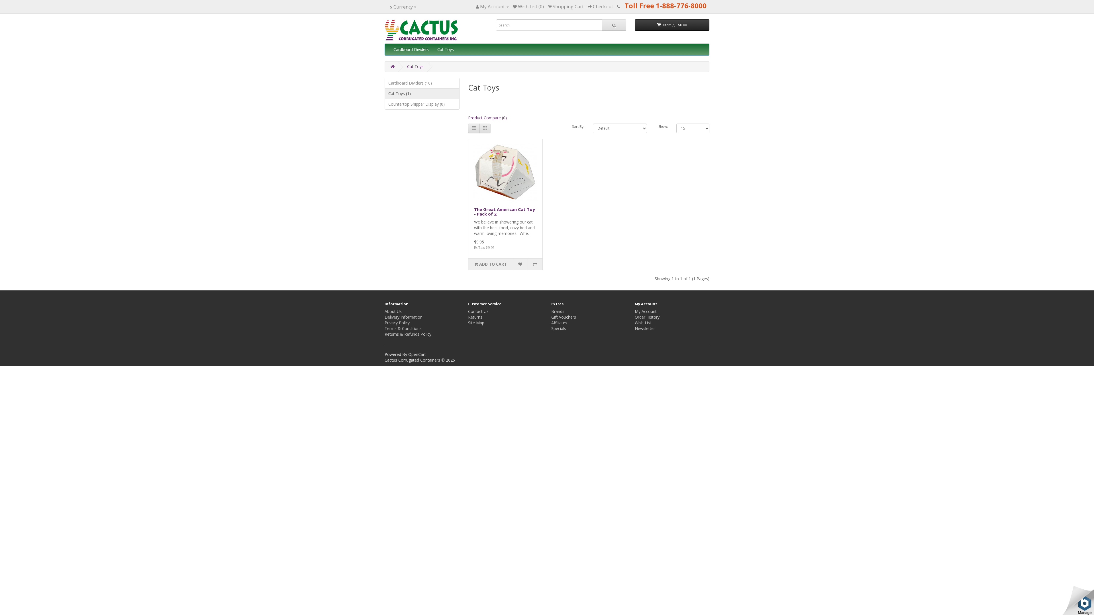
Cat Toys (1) (399, 93)
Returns (475, 317)
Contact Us (478, 311)
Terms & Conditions (403, 328)
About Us (393, 311)
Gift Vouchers (563, 317)
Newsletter (645, 328)
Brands (557, 311)
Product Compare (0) (487, 117)
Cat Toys (445, 49)
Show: (663, 126)
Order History (647, 317)
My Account (646, 311)
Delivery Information (404, 317)
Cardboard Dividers (411, 49)
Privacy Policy (397, 322)
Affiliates (559, 322)
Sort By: (578, 126)
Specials (558, 328)
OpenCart (417, 354)
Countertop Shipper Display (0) (416, 104)
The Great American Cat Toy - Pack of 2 (504, 211)
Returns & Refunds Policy (408, 334)
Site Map (476, 322)
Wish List (643, 322)
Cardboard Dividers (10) (410, 83)
